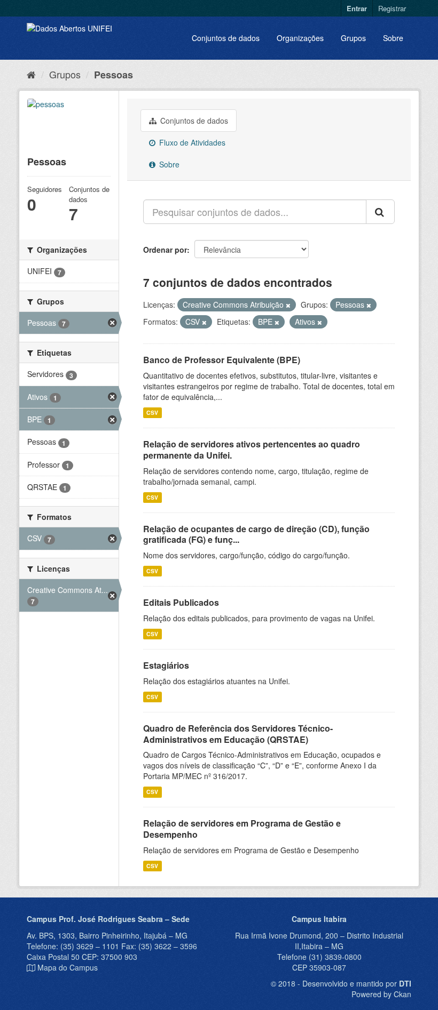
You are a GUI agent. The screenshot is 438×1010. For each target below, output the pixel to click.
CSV (152, 412)
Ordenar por (165, 249)
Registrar (392, 8)
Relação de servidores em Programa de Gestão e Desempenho (242, 828)
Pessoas (113, 75)
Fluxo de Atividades (191, 142)
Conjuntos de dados (226, 38)
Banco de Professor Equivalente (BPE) (221, 360)
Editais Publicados (181, 602)
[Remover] (288, 305)
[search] (380, 211)
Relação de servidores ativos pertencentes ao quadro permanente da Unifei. (251, 449)
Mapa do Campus (67, 967)
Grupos (353, 38)
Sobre (393, 38)
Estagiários (166, 665)
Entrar (357, 8)
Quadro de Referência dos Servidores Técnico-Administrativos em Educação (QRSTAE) (238, 734)
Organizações (300, 38)
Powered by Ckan (381, 994)
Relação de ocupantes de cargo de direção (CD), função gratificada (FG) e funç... (256, 534)
